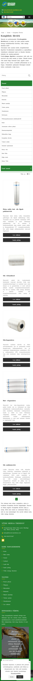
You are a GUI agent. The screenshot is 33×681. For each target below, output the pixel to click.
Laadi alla (6, 564)
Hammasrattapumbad (7, 130)
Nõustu (19, 676)
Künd (3, 122)
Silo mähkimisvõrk (9, 465)
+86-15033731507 (8, 12)
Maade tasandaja (6, 103)
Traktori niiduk (5, 141)
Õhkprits (4, 91)
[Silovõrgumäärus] (16, 324)
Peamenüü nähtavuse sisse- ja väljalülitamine (29, 17)
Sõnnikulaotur (5, 111)
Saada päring (16, 240)
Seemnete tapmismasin (7, 145)
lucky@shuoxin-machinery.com (13, 9)
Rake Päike (4, 153)
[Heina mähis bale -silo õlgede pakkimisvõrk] (16, 193)
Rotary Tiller (5, 161)
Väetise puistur (5, 107)
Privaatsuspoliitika (16, 673)
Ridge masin (5, 157)
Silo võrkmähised (9, 275)
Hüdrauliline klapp (6, 134)
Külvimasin (4, 114)
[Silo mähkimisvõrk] (16, 449)
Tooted (8, 32)
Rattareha (4, 99)
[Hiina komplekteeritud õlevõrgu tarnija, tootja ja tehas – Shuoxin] (9, 4)
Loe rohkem (16, 235)
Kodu (2, 32)
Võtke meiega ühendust (10, 570)
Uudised (5, 561)
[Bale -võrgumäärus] (16, 384)
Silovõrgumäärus (8, 340)
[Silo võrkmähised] (16, 260)
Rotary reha (5, 149)
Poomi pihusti (5, 88)
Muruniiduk (4, 95)
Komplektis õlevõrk (18, 32)
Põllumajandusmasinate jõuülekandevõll (11, 118)
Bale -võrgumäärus (9, 400)
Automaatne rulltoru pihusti (9, 126)
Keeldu (11, 676)
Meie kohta (6, 554)
